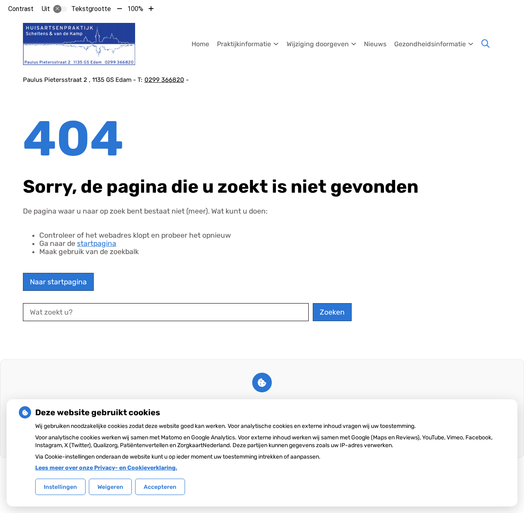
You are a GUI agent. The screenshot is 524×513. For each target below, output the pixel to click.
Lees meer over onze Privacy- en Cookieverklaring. (106, 467)
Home (200, 44)
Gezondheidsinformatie (430, 44)
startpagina (96, 243)
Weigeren (110, 487)
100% (135, 9)
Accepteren (160, 487)
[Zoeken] (486, 44)
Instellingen (60, 487)
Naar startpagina (58, 282)
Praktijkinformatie (244, 44)
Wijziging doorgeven (318, 44)
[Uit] (60, 9)
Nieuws (375, 44)
